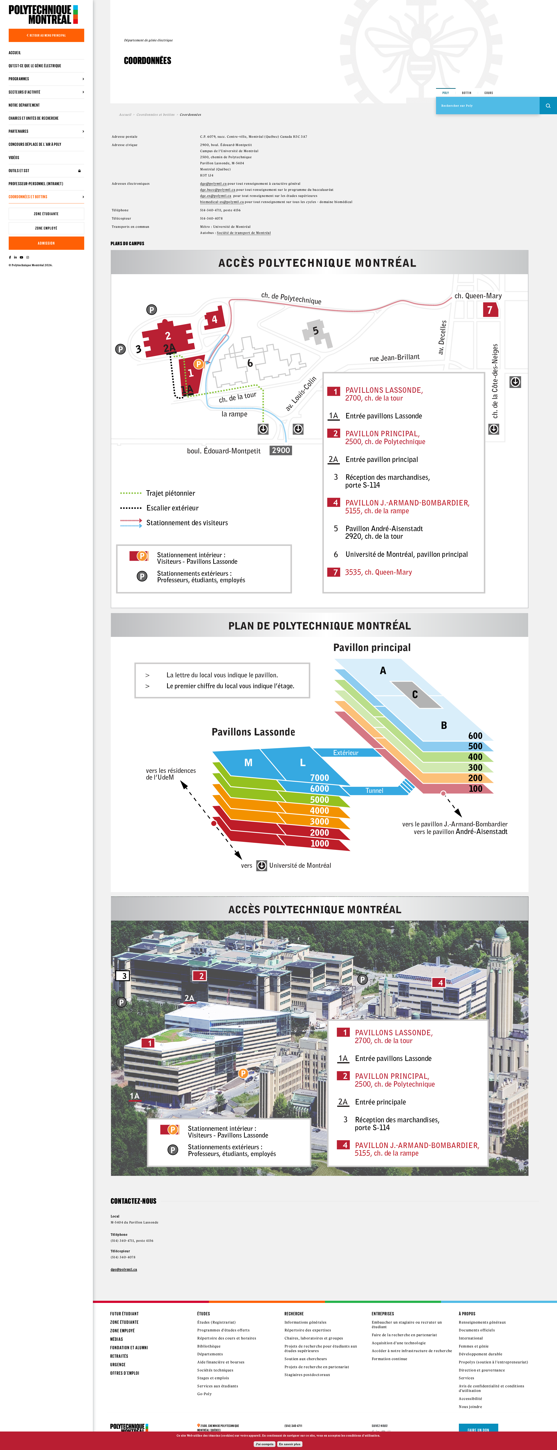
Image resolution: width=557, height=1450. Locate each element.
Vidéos (14, 157)
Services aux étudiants (217, 1386)
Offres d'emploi (124, 1373)
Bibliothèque (209, 1346)
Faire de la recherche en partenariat (404, 1335)
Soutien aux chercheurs (306, 1359)
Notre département (24, 105)
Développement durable (480, 1354)
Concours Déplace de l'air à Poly (35, 144)
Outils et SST (19, 170)
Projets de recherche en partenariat (317, 1367)
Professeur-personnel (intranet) (36, 183)
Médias (116, 1339)
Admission (46, 243)
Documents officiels (477, 1330)
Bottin (466, 93)
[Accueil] (43, 14)
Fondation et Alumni (129, 1347)
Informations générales (306, 1322)
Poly (446, 93)
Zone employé (46, 228)
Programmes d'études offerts (223, 1330)
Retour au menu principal (47, 35)
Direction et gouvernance (482, 1370)
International (471, 1338)
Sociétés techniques (215, 1370)
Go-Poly (204, 1394)
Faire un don (478, 1430)
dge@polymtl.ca (213, 184)
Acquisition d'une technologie (399, 1343)
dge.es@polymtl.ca (215, 196)
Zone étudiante (46, 213)
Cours (489, 93)
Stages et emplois (213, 1378)
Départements (210, 1354)
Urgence (118, 1364)
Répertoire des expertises (308, 1330)
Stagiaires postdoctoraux (307, 1375)
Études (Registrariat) (216, 1322)
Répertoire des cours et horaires (226, 1338)
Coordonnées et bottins (155, 115)
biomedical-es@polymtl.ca (222, 202)
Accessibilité (470, 1398)
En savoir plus (289, 1444)
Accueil (15, 52)
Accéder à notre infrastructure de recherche (412, 1351)
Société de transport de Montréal (244, 233)
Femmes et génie (474, 1346)
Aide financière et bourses (221, 1362)
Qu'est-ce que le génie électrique (35, 65)
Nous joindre (470, 1407)
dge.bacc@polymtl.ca (217, 190)
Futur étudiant (124, 1313)
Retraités (119, 1356)
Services (466, 1378)
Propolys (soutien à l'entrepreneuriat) (493, 1362)
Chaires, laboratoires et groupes (314, 1338)
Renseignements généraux (482, 1322)
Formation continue (390, 1359)
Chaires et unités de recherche (34, 118)
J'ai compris (264, 1444)
